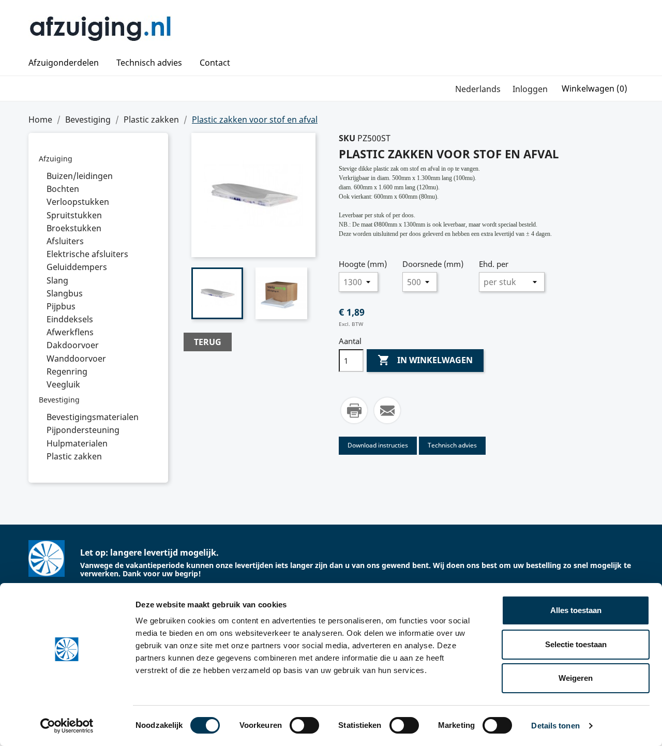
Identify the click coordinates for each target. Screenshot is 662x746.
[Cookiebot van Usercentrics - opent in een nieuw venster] (67, 726)
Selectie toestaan (576, 644)
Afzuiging (55, 158)
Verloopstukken (78, 201)
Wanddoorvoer (76, 358)
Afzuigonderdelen (63, 62)
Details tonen (555, 725)
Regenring (67, 371)
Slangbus (65, 293)
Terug (207, 342)
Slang (57, 280)
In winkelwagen (425, 360)
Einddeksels (70, 319)
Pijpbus (61, 306)
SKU (347, 138)
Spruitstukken (74, 215)
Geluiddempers (77, 267)
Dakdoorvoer (73, 345)
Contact (215, 62)
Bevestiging (59, 400)
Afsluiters (65, 241)
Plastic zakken (74, 456)
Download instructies (378, 445)
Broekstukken (74, 228)
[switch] (304, 725)
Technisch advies (149, 62)
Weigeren (576, 678)
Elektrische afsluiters (87, 254)
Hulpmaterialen (77, 443)
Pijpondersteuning (83, 430)
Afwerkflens (70, 332)
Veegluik (63, 384)
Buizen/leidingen (80, 176)
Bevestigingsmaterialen (93, 417)
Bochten (63, 189)
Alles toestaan (575, 610)
